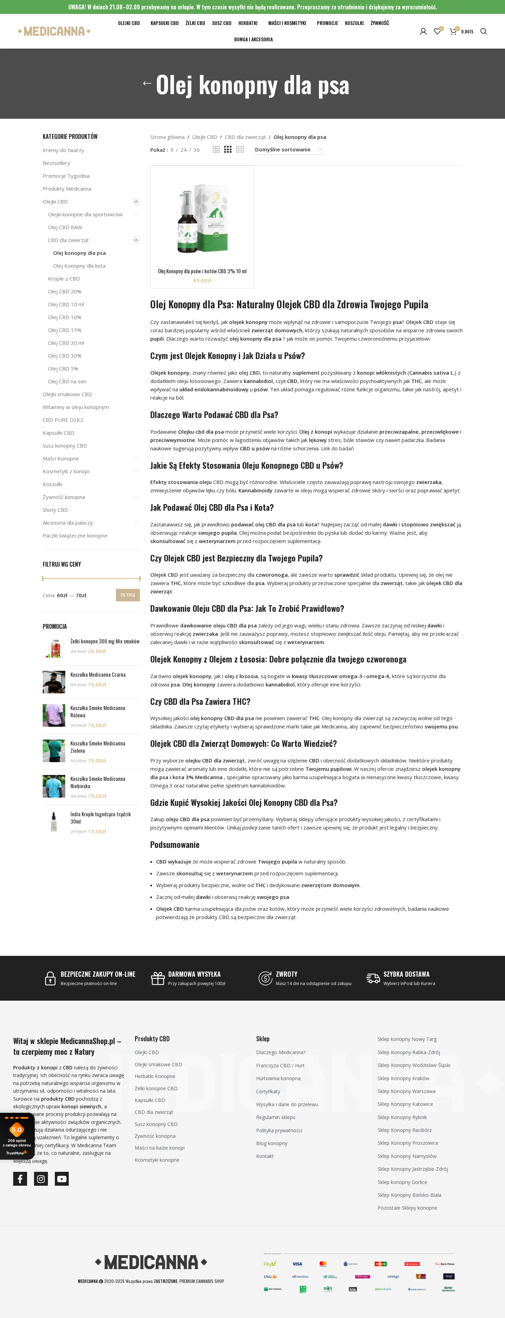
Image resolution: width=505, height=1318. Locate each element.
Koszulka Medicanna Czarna (98, 674)
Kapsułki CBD (58, 432)
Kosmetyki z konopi (66, 471)
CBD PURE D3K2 (63, 419)
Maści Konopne (61, 458)
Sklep (263, 1038)
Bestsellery (56, 162)
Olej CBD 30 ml (66, 342)
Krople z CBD (64, 278)
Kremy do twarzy (63, 150)
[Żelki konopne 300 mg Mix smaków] (54, 648)
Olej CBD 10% (65, 317)
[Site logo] (54, 30)
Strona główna (167, 136)
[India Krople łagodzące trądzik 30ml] (54, 822)
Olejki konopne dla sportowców (85, 214)
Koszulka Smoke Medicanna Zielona (97, 747)
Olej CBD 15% (65, 329)
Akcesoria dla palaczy (68, 522)
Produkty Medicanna (67, 188)
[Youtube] (62, 1179)
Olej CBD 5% (63, 368)
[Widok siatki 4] (240, 149)
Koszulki (52, 484)
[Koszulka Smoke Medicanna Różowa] (54, 716)
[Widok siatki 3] (227, 149)
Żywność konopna (64, 496)
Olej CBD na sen (67, 381)
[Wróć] (147, 84)
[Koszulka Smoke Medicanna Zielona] (54, 752)
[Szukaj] (484, 31)
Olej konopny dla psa (79, 252)
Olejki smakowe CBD (67, 394)
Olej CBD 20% (65, 291)
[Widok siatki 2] (216, 149)
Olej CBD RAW (65, 227)
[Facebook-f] (20, 1179)
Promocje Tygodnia (66, 175)
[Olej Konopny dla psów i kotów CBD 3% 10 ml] (202, 218)
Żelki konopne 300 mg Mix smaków (105, 641)
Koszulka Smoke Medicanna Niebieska (97, 782)
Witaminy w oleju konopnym (76, 406)
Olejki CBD (55, 201)
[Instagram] (41, 1179)
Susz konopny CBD (65, 445)
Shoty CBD (55, 509)
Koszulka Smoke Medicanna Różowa (97, 711)
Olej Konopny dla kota (79, 265)
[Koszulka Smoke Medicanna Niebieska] (54, 787)
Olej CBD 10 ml (66, 304)
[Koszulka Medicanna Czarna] (54, 682)
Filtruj (128, 595)
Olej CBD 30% (65, 355)
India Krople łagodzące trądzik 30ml (100, 817)
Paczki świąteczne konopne (75, 535)
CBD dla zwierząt (68, 239)
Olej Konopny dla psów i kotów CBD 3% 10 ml (202, 271)
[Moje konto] (423, 31)
